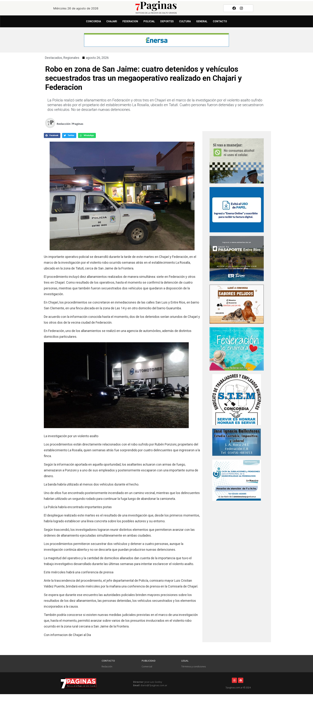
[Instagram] (241, 8)
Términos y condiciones (193, 666)
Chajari (111, 21)
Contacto (220, 21)
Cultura (185, 21)
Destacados (53, 58)
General (201, 21)
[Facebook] (234, 8)
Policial (149, 21)
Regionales (71, 58)
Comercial (147, 666)
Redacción (107, 666)
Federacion (130, 21)
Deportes (167, 21)
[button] (52, 135)
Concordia (93, 21)
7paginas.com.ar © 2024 (238, 687)
